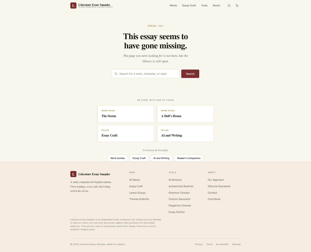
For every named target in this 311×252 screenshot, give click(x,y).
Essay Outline (177, 212)
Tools (204, 5)
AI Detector (175, 179)
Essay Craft (189, 5)
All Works (134, 179)
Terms (209, 244)
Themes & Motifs (139, 199)
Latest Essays (137, 192)
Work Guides (117, 158)
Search (190, 73)
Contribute (214, 199)
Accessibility (222, 244)
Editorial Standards (219, 186)
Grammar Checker (179, 192)
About (216, 5)
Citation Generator (180, 199)
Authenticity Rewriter (181, 186)
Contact (212, 192)
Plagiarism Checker (180, 205)
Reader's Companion (189, 158)
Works (173, 5)
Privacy (199, 244)
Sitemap (236, 244)
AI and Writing (161, 158)
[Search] (229, 5)
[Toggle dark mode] (237, 5)
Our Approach (216, 179)
